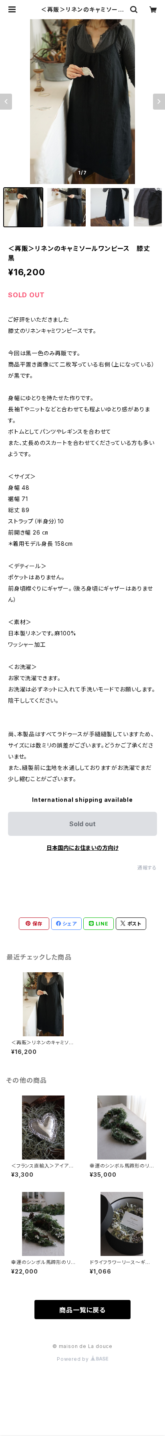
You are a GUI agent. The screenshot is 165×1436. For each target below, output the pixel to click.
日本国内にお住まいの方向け (82, 847)
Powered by (74, 1359)
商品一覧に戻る (82, 1310)
